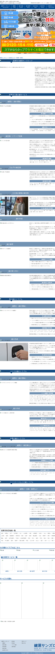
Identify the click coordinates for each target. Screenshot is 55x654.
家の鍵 (13, 641)
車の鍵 (13, 643)
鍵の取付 (43, 6)
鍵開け (14, 6)
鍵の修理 (28, 6)
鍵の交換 (21, 6)
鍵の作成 (35, 6)
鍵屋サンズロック (5, 6)
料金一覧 (23, 643)
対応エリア (24, 641)
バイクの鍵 (14, 644)
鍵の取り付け (5, 650)
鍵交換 (36, 648)
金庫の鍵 (13, 646)
